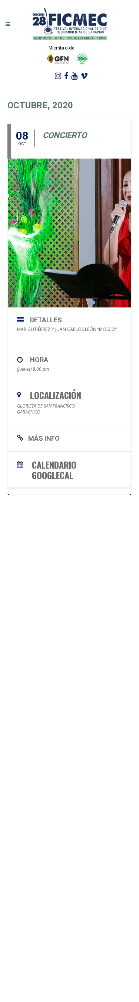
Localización (55, 395)
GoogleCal (52, 474)
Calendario (54, 463)
